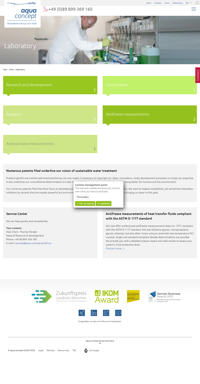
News (167, 2)
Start (149, 2)
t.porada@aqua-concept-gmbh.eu (32, 243)
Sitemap (50, 350)
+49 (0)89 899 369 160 (70, 9)
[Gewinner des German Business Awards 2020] (133, 301)
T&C (74, 350)
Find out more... (114, 248)
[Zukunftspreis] (59, 301)
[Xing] (82, 313)
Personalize (83, 197)
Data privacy (63, 350)
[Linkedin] (94, 313)
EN (187, 2)
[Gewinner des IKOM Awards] (106, 301)
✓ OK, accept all (85, 203)
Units (11, 69)
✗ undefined (103, 203)
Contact (157, 2)
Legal (40, 350)
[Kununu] (106, 313)
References (178, 2)
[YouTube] (118, 313)
